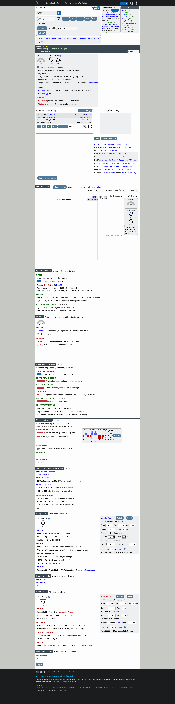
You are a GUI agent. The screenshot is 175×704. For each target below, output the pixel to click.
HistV (134, 163)
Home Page (40, 687)
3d (44, 126)
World (53, 38)
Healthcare (125, 30)
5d (49, 126)
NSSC (107, 17)
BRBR (108, 14)
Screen (60, 3)
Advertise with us (71, 672)
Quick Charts (100, 687)
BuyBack (40, 42)
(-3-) (122, 147)
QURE (104, 29)
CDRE (109, 25)
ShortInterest (111, 147)
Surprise (96, 38)
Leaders (80, 19)
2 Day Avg (116, 436)
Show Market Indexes (47, 178)
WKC (117, 17)
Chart (42, 33)
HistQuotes (113, 151)
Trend (105, 166)
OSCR (113, 27)
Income (118, 144)
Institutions (106, 173)
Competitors (106, 169)
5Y (65, 126)
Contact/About (113, 687)
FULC (118, 25)
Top (39, 664)
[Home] (37, 4)
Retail (123, 12)
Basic (83, 187)
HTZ (103, 17)
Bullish (90, 187)
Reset (129, 518)
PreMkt (40, 38)
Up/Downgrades (122, 160)
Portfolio (68, 3)
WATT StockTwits (109, 138)
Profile (96, 144)
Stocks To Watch (80, 3)
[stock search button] (59, 13)
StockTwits (104, 157)
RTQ (102, 150)
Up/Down (73, 38)
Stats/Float (111, 144)
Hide (62, 365)
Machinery (125, 19)
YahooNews (111, 154)
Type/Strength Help (42, 475)
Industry (97, 169)
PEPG (117, 27)
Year (110, 166)
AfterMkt (46, 38)
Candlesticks (73, 187)
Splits (66, 38)
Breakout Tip (40, 579)
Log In (47, 687)
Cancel (121, 687)
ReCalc (120, 518)
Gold (123, 10)
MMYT (108, 27)
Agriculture (125, 17)
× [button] (45, 13)
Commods (82, 38)
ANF (103, 14)
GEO (104, 27)
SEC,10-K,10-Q (127, 169)
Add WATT (42, 28)
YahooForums (114, 157)
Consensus (117, 166)
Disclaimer (61, 672)
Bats (113, 160)
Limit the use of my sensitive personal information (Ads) (54, 676)
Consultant (50, 3)
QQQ (94, 19)
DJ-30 (87, 19)
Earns (89, 38)
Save (119, 544)
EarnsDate (98, 147)
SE (111, 17)
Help (106, 687)
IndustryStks (116, 169)
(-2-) (104, 147)
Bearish (97, 187)
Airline (123, 15)
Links (97, 138)
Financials (126, 144)
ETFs (73, 19)
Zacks (119, 154)
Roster (124, 173)
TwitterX (124, 157)
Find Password (129, 687)
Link (58, 120)
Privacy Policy (52, 672)
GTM (118, 14)
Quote (104, 160)
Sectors (66, 19)
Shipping (124, 27)
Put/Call (125, 163)
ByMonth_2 (116, 163)
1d (39, 126)
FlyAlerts (128, 147)
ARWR (104, 25)
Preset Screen (91, 687)
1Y (60, 126)
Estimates (125, 166)
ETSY (112, 14)
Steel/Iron (124, 21)
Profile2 (103, 144)
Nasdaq (102, 154)
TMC (113, 17)
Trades (129, 173)
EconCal (60, 38)
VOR (108, 29)
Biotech (124, 25)
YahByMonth (106, 163)
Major (113, 173)
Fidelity (124, 154)
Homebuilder (126, 23)
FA (115, 14)
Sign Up (124, 3)
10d (54, 126)
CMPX (114, 25)
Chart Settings (85, 110)
